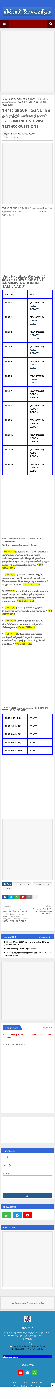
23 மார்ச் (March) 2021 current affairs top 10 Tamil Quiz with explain (26, 943)
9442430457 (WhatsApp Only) (29, 1349)
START (33, 717)
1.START (34, 305)
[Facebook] (5, 897)
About (25, 1382)
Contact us (37, 1382)
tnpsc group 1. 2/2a (42, 884)
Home (15, 1382)
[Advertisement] (27, 58)
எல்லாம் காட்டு (44, 936)
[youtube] (27, 1215)
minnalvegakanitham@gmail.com (29, 1346)
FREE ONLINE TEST (22, 884)
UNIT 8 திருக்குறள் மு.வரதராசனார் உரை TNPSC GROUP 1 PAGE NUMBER (27, 954)
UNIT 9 (12, 99)
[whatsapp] (6, 1215)
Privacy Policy (20, 1386)
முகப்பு (4, 99)
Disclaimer (36, 1386)
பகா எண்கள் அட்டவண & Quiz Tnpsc (21, 948)
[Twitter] (11, 897)
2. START (34, 338)
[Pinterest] (23, 897)
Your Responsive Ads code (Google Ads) (27, 1303)
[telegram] (17, 1215)
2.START (34, 309)
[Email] (29, 897)
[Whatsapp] (17, 897)
